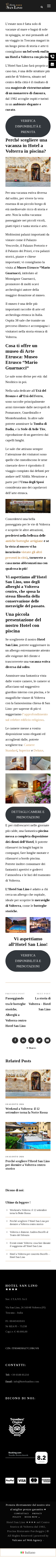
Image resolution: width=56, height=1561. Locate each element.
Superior (24, 750)
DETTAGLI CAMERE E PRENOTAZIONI (28, 814)
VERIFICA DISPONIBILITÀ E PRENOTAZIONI (28, 960)
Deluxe (38, 750)
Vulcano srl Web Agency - (28, 1540)
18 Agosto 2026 (14, 1104)
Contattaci (21, 1513)
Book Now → (32, 1517)
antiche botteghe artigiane (24, 541)
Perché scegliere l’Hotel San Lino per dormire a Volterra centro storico (27, 1164)
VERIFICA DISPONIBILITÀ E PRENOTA (28, 126)
